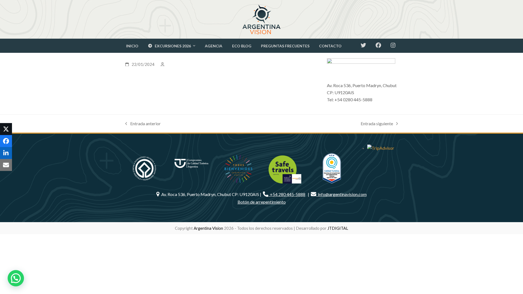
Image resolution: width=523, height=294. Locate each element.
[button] (6, 129)
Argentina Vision (208, 228)
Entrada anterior (143, 124)
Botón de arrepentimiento (262, 201)
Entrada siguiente (377, 124)
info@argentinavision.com (341, 194)
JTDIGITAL (337, 228)
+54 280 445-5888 (286, 194)
